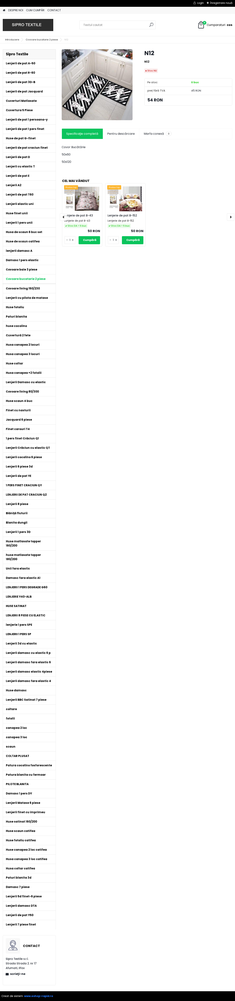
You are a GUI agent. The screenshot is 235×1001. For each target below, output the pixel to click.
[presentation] (63, 217)
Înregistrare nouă (221, 3)
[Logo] (28, 25)
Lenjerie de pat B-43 (78, 215)
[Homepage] (4, 10)
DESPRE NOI (15, 10)
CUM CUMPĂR (35, 10)
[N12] (97, 84)
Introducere (12, 39)
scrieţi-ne (17, 974)
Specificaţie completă (82, 134)
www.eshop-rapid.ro (38, 996)
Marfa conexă (156, 134)
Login (200, 3)
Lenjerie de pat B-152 (122, 215)
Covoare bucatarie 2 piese (42, 39)
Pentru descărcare (121, 134)
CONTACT (54, 10)
